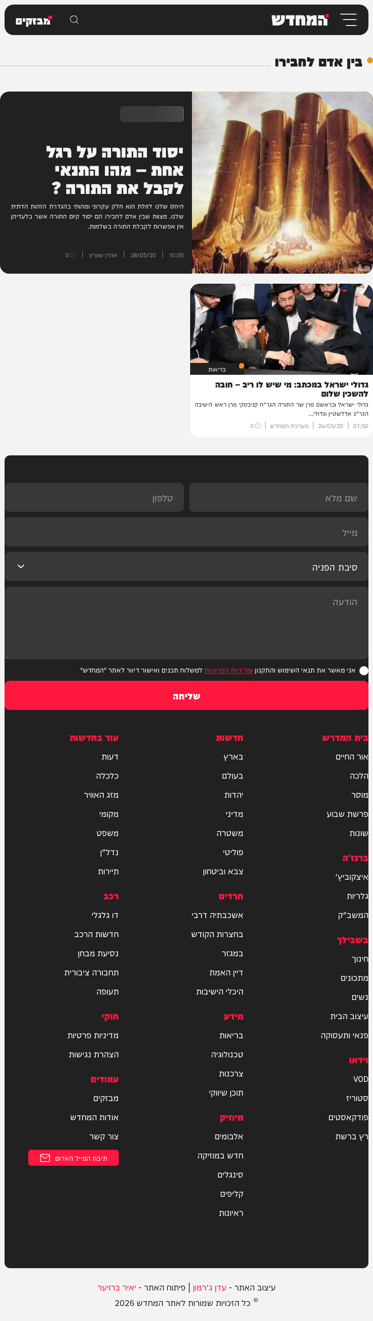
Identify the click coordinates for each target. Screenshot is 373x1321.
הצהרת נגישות (94, 1054)
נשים (360, 996)
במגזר (232, 953)
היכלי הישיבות (219, 991)
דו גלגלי (105, 914)
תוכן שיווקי (226, 1092)
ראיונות (231, 1212)
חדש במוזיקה (220, 1155)
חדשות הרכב (96, 933)
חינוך (360, 958)
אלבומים (229, 1136)
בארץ (233, 756)
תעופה (107, 991)
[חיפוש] (74, 20)
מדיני (234, 813)
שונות (358, 832)
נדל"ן (109, 852)
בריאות (231, 1035)
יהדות (233, 794)
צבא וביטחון (223, 871)
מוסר (359, 794)
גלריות (357, 895)
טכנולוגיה (227, 1054)
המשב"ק (353, 914)
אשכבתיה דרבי (217, 914)
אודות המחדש (94, 1117)
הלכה (359, 775)
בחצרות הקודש (217, 933)
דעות (110, 756)
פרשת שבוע (347, 813)
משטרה (230, 832)
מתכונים (354, 977)
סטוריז (357, 1097)
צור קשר (104, 1136)
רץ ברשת (351, 1136)
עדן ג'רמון (210, 1286)
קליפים (231, 1193)
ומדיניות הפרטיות (228, 669)
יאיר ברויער (116, 1286)
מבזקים (106, 1097)
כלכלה (107, 775)
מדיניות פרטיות (93, 1035)
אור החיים (352, 756)
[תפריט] (348, 20)
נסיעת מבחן (98, 953)
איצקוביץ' (351, 876)
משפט (107, 832)
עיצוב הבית (349, 1015)
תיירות (108, 871)
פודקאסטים (348, 1117)
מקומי (109, 813)
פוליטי (233, 852)
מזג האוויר (101, 794)
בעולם (232, 775)
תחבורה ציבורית (91, 972)
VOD (360, 1078)
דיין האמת (226, 972)
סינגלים (230, 1174)
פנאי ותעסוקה (344, 1035)
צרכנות (231, 1073)
